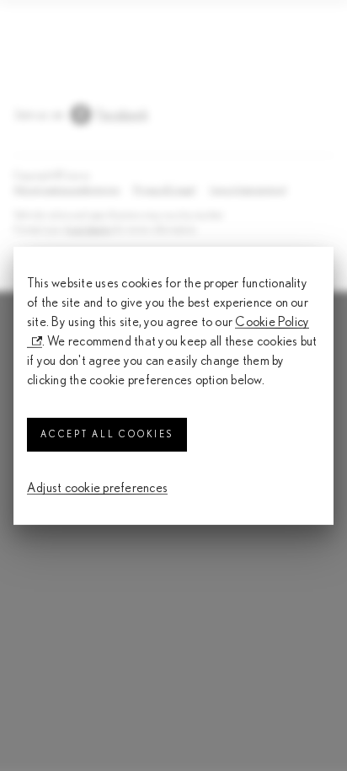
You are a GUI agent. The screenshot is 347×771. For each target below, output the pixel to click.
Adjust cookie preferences (97, 487)
